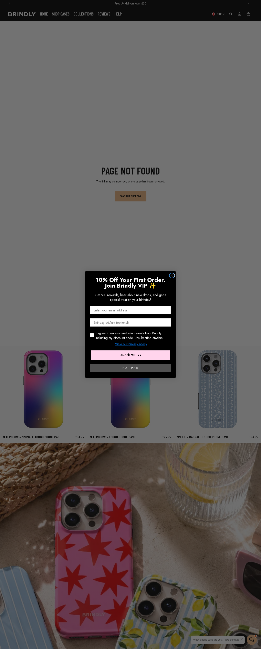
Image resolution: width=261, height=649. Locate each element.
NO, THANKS (130, 368)
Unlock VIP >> (130, 355)
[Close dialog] (171, 275)
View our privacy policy (131, 344)
